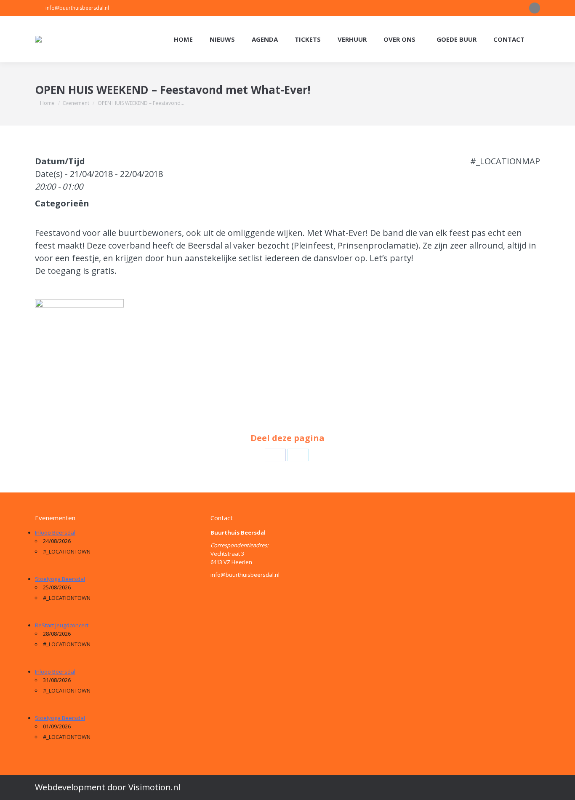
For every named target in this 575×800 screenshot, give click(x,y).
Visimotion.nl (154, 787)
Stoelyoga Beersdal (60, 579)
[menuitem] (183, 39)
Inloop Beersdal (55, 532)
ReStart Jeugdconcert (61, 625)
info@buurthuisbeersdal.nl (77, 7)
